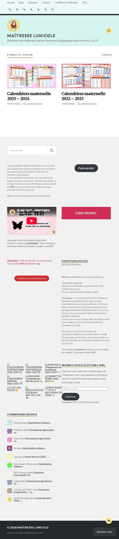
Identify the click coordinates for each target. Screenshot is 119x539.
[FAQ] (45, 9)
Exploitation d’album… (40, 422)
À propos (32, 2)
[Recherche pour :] (31, 150)
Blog (21, 2)
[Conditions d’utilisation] (38, 9)
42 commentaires (32, 103)
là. (106, 334)
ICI (12, 187)
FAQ (84, 2)
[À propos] (24, 9)
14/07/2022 (68, 103)
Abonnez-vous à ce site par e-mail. (84, 365)
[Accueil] (10, 9)
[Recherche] (51, 150)
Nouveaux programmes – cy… (34, 431)
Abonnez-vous (104, 531)
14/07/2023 (13, 103)
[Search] (52, 9)
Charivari (80, 349)
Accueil (10, 2)
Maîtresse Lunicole (31, 35)
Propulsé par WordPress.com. (25, 533)
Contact (46, 2)
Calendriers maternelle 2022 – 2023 (83, 96)
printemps (32, 243)
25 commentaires (87, 103)
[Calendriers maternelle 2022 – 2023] (86, 76)
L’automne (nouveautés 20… (29, 473)
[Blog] (17, 9)
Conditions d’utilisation (66, 2)
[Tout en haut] (109, 521)
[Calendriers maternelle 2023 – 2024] (31, 76)
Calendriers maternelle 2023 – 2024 (29, 96)
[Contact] (31, 9)
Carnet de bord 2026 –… (36, 456)
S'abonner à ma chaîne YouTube (31, 278)
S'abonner (70, 396)
